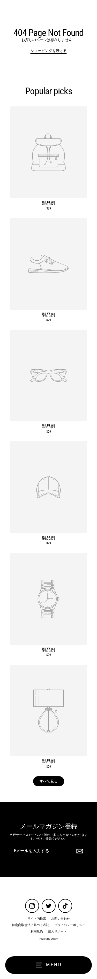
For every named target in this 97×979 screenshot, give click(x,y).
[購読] (79, 851)
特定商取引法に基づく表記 (30, 925)
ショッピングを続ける (49, 51)
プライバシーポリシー (69, 925)
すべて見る (49, 781)
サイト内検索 (36, 918)
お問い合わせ (60, 918)
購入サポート (57, 931)
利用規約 (37, 931)
